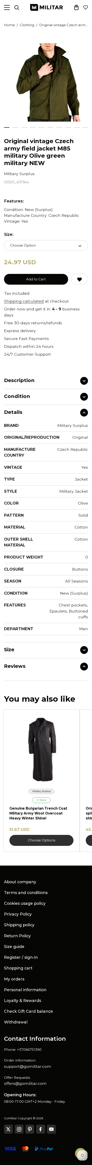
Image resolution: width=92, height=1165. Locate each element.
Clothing (27, 25)
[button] (15, 127)
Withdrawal (15, 1022)
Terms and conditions (26, 892)
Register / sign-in (21, 957)
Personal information (25, 989)
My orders (14, 979)
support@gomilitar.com (27, 1066)
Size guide (14, 946)
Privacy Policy (18, 914)
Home (9, 25)
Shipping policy (19, 924)
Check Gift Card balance (28, 1011)
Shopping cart (18, 968)
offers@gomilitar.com (25, 1083)
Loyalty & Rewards (22, 1000)
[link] (41, 791)
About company (20, 881)
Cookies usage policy (25, 903)
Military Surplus (19, 173)
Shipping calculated (24, 301)
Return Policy (17, 935)
